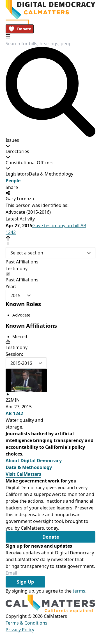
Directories (17, 151)
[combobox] (38, 43)
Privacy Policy (20, 630)
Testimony (16, 268)
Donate (24, 28)
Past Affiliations (22, 262)
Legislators (17, 174)
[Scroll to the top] (8, 240)
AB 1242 (14, 413)
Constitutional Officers (30, 163)
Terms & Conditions (26, 623)
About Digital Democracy (34, 460)
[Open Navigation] (8, 36)
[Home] (50, 9)
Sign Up (25, 582)
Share (12, 187)
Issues (12, 140)
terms (79, 591)
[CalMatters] (50, 603)
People (13, 180)
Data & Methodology (51, 174)
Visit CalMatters (23, 474)
